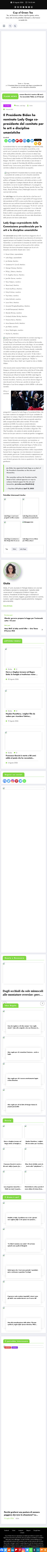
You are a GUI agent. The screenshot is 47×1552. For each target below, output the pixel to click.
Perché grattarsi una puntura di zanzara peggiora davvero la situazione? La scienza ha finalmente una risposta (22, 1514)
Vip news (7, 105)
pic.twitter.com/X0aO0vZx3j (24, 484)
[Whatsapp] (6, 140)
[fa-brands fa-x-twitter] (18, 7)
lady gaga (22, 105)
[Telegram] (9, 140)
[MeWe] (28, 140)
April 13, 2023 (29, 488)
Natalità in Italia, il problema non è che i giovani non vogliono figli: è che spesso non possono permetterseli (22, 1219)
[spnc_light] (15, 26)
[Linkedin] (13, 140)
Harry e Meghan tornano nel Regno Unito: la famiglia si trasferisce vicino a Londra (21, 673)
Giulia (31, 105)
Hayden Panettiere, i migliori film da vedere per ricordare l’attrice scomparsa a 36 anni (20, 715)
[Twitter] (32, 140)
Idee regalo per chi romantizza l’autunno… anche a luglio (23, 1053)
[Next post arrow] (42, 629)
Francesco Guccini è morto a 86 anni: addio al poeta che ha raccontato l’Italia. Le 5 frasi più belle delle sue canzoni (27, 95)
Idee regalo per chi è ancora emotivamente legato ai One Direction (23, 1079)
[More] (39, 143)
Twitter (13, 1530)
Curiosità (7, 1347)
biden (17, 105)
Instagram (20, 1530)
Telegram (28, 1530)
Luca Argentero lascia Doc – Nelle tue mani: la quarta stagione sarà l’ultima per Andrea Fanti (12, 1188)
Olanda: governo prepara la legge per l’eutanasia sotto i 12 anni (23, 619)
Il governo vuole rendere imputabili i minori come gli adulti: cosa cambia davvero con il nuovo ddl (23, 1297)
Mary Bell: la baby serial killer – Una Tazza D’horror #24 (21, 629)
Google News (37, 1530)
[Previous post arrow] (42, 618)
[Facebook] (24, 140)
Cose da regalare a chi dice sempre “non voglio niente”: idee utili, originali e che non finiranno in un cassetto (23, 1027)
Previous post (8, 615)
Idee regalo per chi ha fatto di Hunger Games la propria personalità (22, 1105)
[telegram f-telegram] (23, 7)
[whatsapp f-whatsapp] (32, 7)
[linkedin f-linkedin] (29, 7)
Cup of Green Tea (23, 12)
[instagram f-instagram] (21, 7)
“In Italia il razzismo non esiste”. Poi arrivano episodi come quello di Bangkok (21, 1245)
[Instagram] (12, 781)
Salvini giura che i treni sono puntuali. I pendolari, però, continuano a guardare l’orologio (23, 1271)
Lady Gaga (27, 147)
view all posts (7, 606)
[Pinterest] (21, 140)
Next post (7, 625)
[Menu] (4, 26)
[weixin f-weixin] (26, 7)
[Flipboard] (17, 140)
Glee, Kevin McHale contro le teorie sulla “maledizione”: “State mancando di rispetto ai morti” (34, 1165)
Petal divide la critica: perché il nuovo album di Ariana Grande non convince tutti (34, 1188)
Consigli (14, 1347)
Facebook (6, 1530)
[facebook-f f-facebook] (15, 7)
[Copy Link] (35, 143)
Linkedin (22, 1533)
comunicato (9, 236)
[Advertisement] (23, 57)
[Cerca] (10, 26)
